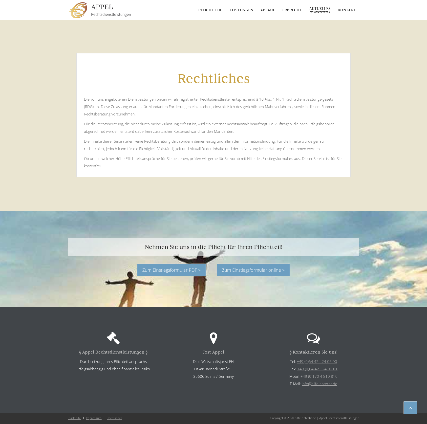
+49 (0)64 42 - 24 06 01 (317, 368)
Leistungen (241, 9)
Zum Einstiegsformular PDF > (171, 270)
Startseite (74, 418)
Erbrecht (292, 9)
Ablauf (267, 9)
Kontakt (347, 9)
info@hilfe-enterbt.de (319, 383)
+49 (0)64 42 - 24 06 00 (317, 361)
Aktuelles (320, 10)
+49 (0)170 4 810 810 (319, 376)
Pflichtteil (210, 9)
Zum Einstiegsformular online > (253, 270)
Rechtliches (114, 418)
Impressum (94, 418)
